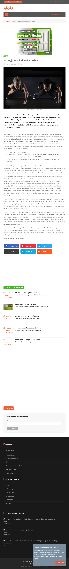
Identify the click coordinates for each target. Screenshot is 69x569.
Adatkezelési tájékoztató (14, 466)
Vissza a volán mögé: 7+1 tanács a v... (28, 340)
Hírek (7, 485)
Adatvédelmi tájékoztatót (46, 555)
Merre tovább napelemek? (23, 530)
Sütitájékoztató (11, 469)
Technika (8, 503)
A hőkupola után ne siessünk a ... (27, 304)
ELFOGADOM (59, 563)
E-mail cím (10, 421)
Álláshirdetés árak (12, 459)
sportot (33, 139)
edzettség (8, 212)
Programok (9, 500)
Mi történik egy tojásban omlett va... (28, 328)
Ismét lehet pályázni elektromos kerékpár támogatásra (34, 519)
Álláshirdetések (58, 14)
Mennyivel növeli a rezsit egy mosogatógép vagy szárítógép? (36, 541)
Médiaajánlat (10, 455)
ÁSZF (8, 462)
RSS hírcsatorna (11, 473)
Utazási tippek (10, 492)
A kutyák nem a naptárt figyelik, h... (28, 293)
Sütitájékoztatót (39, 557)
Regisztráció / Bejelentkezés (13, 2)
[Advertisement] (34, 266)
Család (14, 21)
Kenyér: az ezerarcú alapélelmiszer (28, 316)
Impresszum (10, 451)
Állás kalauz (10, 496)
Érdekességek (10, 489)
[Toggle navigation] (6, 14)
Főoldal (7, 21)
